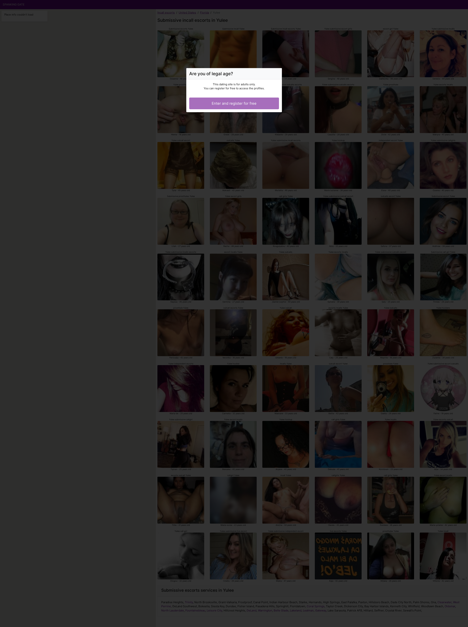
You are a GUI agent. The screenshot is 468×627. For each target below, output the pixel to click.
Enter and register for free (234, 103)
